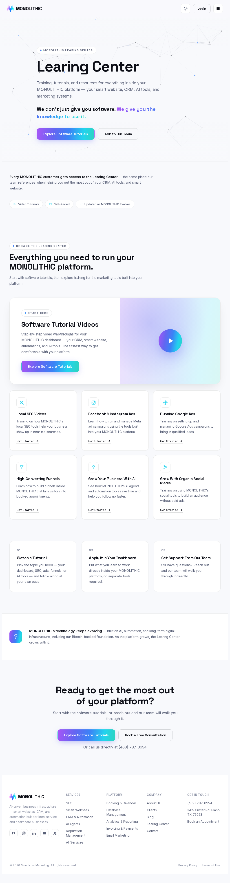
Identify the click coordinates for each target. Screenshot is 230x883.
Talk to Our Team (118, 134)
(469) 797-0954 (133, 747)
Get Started (25, 441)
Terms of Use (211, 865)
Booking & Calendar (121, 803)
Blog (150, 817)
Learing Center (158, 824)
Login (202, 9)
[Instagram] (24, 833)
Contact (152, 831)
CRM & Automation (79, 817)
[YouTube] (44, 833)
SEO (69, 803)
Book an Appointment (203, 821)
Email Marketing (118, 835)
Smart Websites (77, 810)
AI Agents (73, 824)
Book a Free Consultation (145, 735)
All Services (74, 842)
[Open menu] (218, 8)
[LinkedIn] (34, 833)
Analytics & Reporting (122, 821)
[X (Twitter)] (55, 833)
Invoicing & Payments (122, 828)
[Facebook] (13, 833)
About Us (153, 803)
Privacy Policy (187, 865)
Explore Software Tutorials (65, 134)
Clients (152, 810)
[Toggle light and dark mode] (185, 8)
